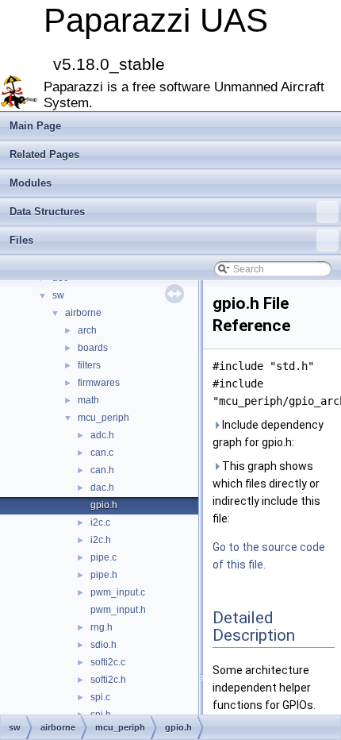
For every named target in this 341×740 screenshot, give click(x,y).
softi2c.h (108, 679)
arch (87, 330)
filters (89, 365)
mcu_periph (103, 417)
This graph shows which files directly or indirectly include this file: (266, 492)
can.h (102, 470)
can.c (101, 452)
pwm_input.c (117, 592)
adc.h (102, 435)
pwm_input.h (118, 609)
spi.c (100, 697)
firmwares (99, 382)
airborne (83, 312)
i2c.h (100, 539)
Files (21, 240)
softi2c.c (107, 662)
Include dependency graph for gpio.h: (268, 433)
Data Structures (47, 212)
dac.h (102, 487)
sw (58, 295)
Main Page (35, 126)
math (88, 400)
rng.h (101, 627)
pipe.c (103, 557)
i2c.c (100, 522)
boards (93, 347)
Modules (31, 183)
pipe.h (103, 574)
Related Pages (44, 154)
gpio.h (103, 505)
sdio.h (103, 644)
